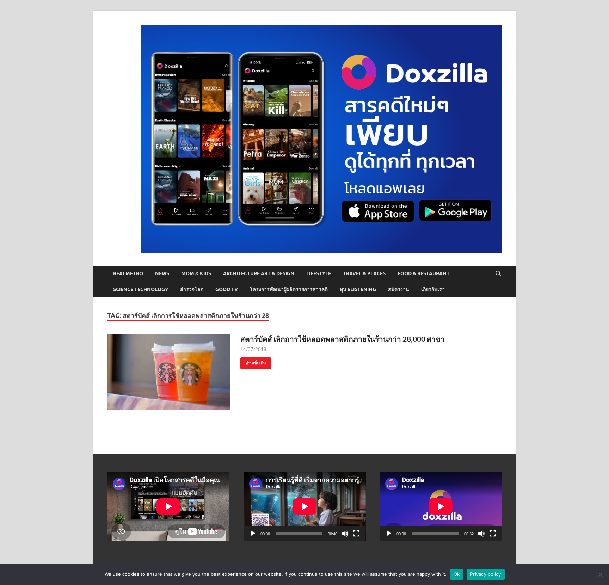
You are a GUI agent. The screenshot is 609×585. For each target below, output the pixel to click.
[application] (305, 506)
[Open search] (498, 274)
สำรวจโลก (191, 289)
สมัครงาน (398, 289)
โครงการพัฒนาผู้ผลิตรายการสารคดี (289, 289)
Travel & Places (364, 273)
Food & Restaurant (424, 273)
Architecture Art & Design (258, 273)
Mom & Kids (196, 273)
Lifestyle (318, 273)
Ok (457, 574)
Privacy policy (485, 574)
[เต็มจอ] (356, 533)
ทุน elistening (358, 289)
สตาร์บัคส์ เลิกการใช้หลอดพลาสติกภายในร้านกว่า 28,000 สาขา (342, 338)
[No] (600, 574)
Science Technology (140, 289)
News (162, 273)
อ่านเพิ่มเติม (253, 361)
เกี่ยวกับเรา (433, 289)
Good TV (226, 289)
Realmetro (128, 273)
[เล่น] (252, 533)
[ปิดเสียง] (345, 533)
